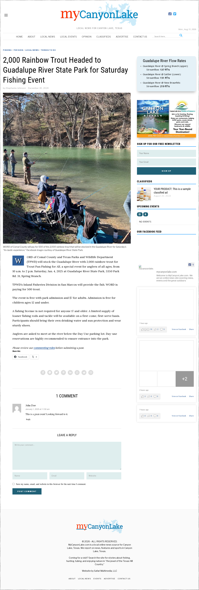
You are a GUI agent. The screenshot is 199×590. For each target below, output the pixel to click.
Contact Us (140, 36)
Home (19, 36)
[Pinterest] (63, 372)
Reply (28, 419)
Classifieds (103, 36)
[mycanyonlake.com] (146, 267)
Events (97, 579)
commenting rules (44, 347)
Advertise (122, 36)
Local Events (68, 36)
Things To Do (48, 50)
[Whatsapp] (77, 372)
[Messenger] (49, 372)
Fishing (7, 50)
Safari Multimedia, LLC (105, 570)
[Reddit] (83, 372)
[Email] (90, 372)
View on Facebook (179, 329)
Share (191, 329)
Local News (47, 36)
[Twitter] (175, 14)
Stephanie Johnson (16, 88)
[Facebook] (170, 14)
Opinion (86, 36)
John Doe (30, 405)
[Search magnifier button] (181, 35)
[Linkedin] (70, 372)
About (31, 36)
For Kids (18, 50)
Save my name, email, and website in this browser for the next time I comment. (51, 484)
